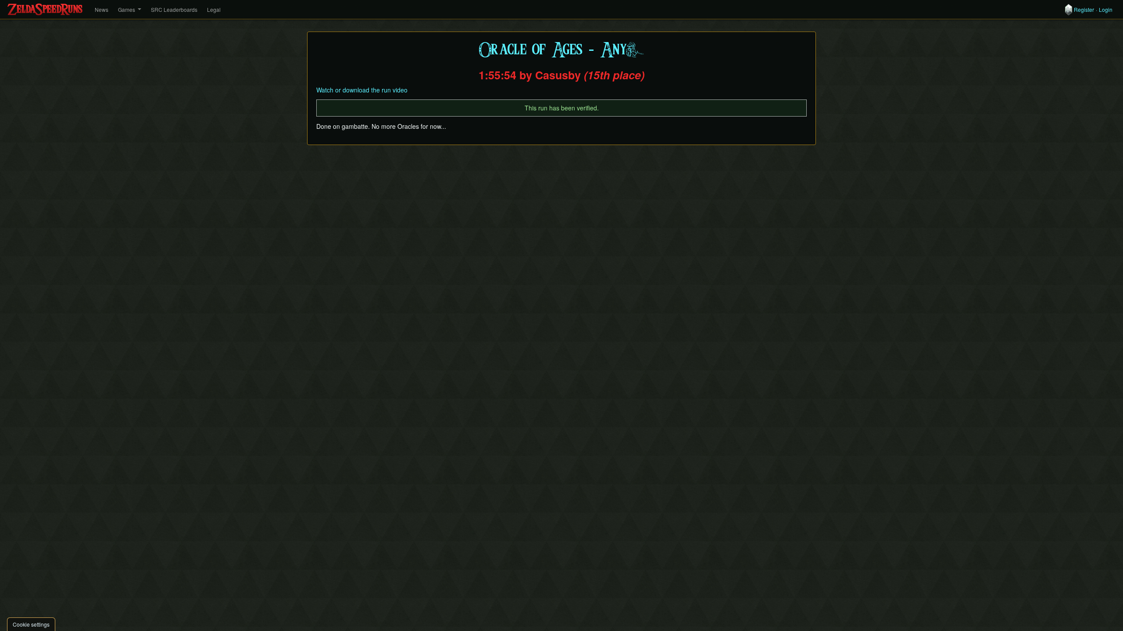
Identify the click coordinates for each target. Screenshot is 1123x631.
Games (126, 9)
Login (1105, 9)
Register (1084, 9)
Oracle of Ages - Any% (561, 50)
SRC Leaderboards (174, 9)
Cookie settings (31, 624)
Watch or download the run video (362, 89)
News (101, 9)
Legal (214, 9)
